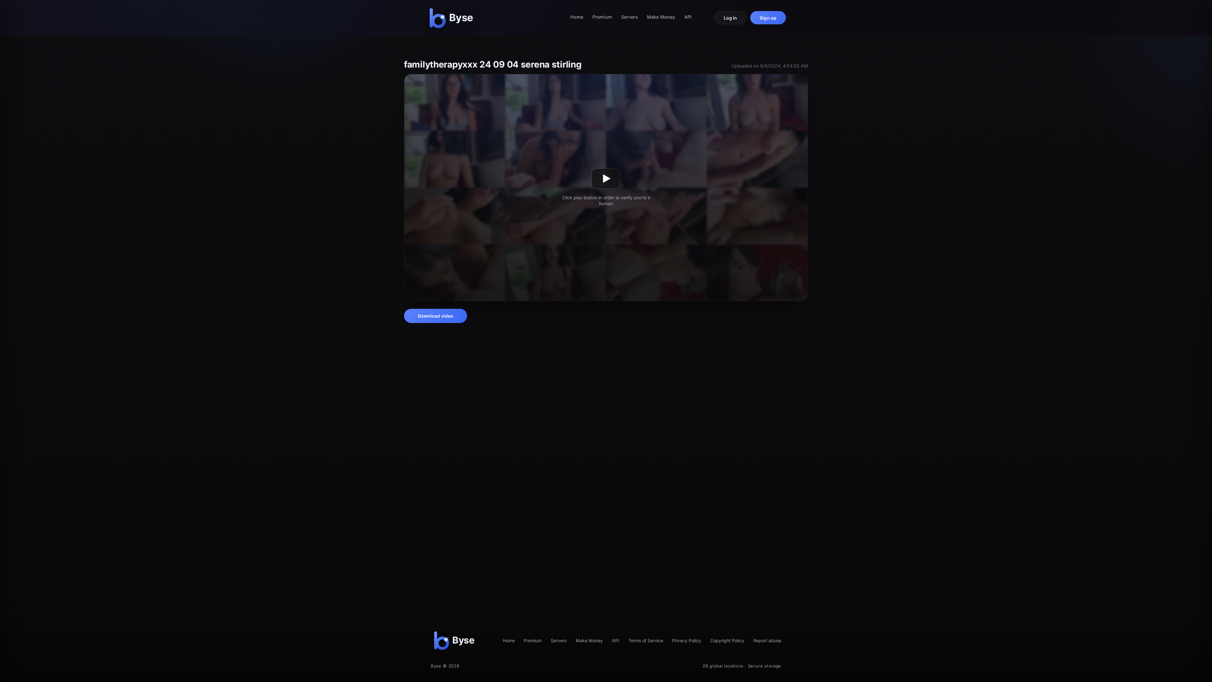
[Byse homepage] (452, 18)
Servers (629, 17)
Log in (730, 18)
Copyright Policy (727, 640)
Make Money (661, 17)
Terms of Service (645, 640)
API (688, 17)
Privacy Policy (686, 640)
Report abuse (767, 640)
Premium (602, 17)
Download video (436, 316)
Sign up (768, 18)
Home (576, 17)
